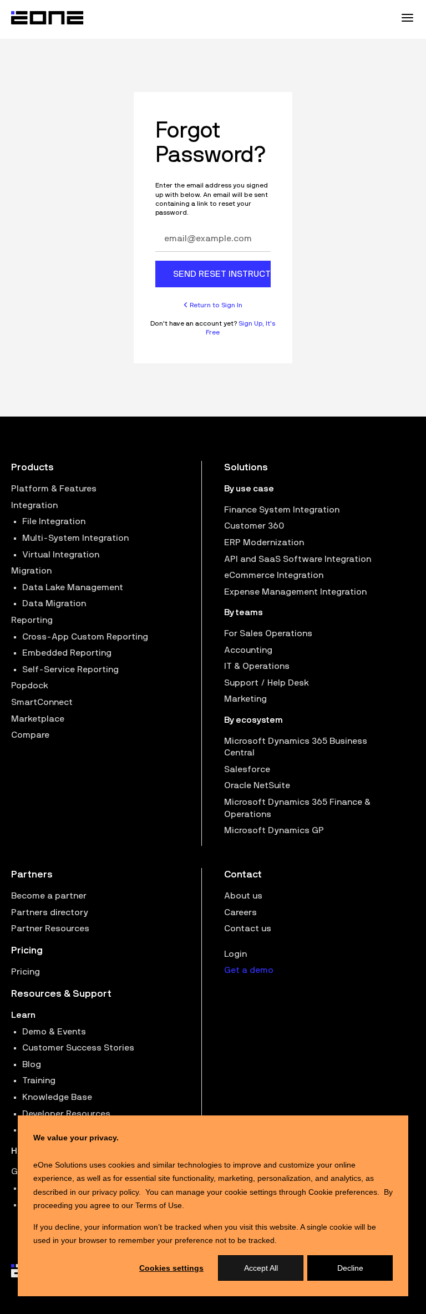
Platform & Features (54, 488)
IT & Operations (257, 666)
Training (38, 1080)
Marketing (245, 698)
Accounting (248, 650)
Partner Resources (50, 928)
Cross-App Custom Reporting (85, 636)
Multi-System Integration (75, 538)
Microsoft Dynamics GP (274, 830)
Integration (34, 505)
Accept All (261, 1268)
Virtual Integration (60, 554)
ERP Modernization (264, 542)
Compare (30, 734)
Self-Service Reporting (70, 669)
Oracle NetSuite (257, 785)
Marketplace (37, 718)
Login (235, 954)
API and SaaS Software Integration (297, 559)
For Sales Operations (268, 633)
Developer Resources (66, 1113)
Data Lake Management (72, 587)
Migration (31, 570)
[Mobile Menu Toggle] (407, 18)
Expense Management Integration (295, 591)
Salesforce (247, 769)
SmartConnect (42, 702)
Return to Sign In (215, 305)
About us (243, 895)
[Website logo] (47, 17)
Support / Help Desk (266, 682)
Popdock (29, 685)
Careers (240, 912)
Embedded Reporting (66, 652)
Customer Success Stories (78, 1047)
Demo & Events (54, 1031)
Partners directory (49, 912)
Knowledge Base (57, 1097)
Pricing (25, 971)
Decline (350, 1268)
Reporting (32, 620)
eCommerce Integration (273, 575)
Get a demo (248, 970)
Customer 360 (254, 525)
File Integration (53, 521)
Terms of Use (158, 1205)
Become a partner (49, 895)
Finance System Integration (281, 509)
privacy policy (115, 1192)
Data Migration (54, 603)
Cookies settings (171, 1268)
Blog (31, 1064)
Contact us (247, 928)
